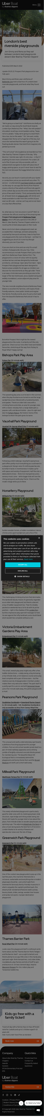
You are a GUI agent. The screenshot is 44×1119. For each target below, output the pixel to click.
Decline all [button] (23, 571)
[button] (21, 576)
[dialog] (22, 558)
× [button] (39, 538)
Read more (28, 559)
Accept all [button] (22, 565)
